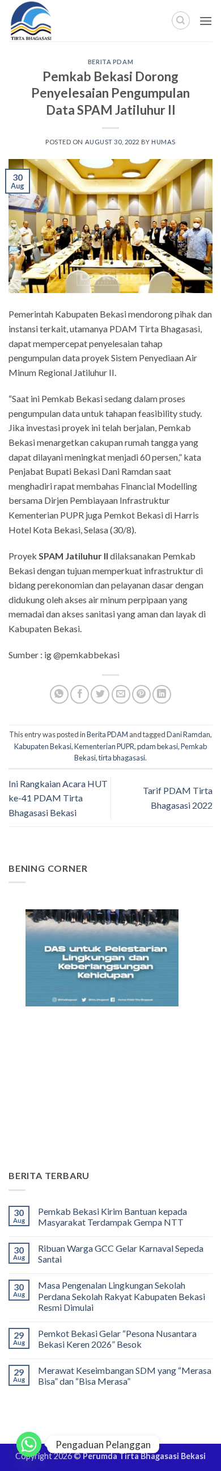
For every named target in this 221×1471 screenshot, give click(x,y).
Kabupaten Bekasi (42, 746)
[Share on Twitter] (100, 694)
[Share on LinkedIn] (161, 694)
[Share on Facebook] (79, 694)
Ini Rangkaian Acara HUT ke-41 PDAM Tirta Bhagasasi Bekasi (58, 798)
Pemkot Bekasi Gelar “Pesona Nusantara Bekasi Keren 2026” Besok (117, 1338)
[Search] (181, 20)
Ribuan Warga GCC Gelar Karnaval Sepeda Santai (120, 1253)
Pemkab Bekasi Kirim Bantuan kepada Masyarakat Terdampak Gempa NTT (112, 1216)
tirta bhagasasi (122, 757)
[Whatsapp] (28, 1444)
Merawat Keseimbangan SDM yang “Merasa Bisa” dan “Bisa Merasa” (124, 1375)
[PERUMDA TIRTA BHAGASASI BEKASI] (56, 20)
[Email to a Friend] (121, 694)
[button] (205, 21)
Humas (163, 141)
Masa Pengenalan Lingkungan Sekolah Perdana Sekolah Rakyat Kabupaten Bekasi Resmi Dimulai (121, 1296)
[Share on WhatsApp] (59, 694)
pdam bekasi (157, 746)
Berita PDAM (110, 61)
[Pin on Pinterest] (141, 694)
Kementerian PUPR (104, 746)
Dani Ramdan (188, 734)
